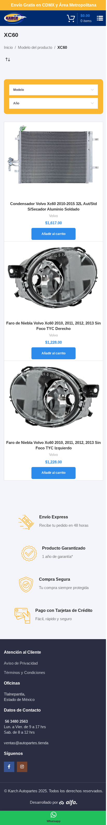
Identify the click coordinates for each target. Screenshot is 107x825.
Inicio (8, 47)
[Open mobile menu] (100, 18)
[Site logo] (15, 18)
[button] (53, 234)
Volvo (53, 216)
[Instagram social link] (22, 767)
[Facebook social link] (9, 767)
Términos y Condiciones (24, 672)
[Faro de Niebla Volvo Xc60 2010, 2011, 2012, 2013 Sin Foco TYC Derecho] (53, 280)
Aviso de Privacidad (21, 663)
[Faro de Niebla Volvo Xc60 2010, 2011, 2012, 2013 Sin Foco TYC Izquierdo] (53, 399)
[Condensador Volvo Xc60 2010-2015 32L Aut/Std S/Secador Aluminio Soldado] (53, 161)
